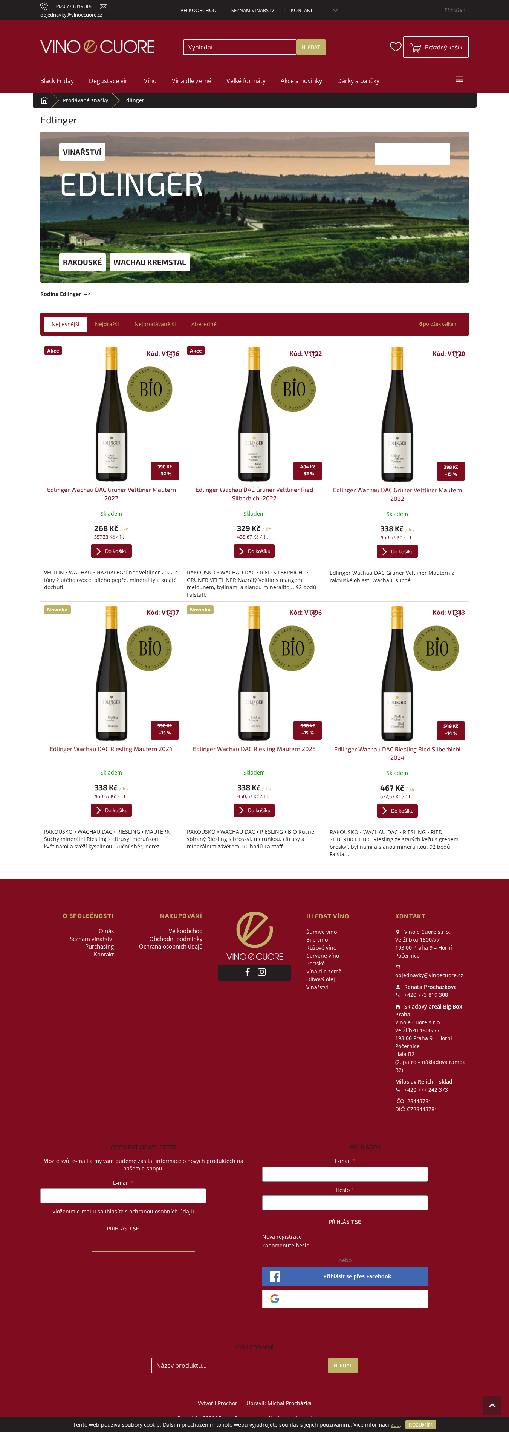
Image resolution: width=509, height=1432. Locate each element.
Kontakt (302, 10)
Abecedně (204, 324)
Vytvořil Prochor (217, 1403)
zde (395, 1424)
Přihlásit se (123, 1228)
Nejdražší (107, 324)
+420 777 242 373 (425, 1089)
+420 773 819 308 (425, 994)
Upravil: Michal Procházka (279, 1403)
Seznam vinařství (253, 10)
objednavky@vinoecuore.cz (429, 975)
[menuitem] (57, 80)
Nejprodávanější (155, 324)
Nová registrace (282, 1236)
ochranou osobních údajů (161, 1211)
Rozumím (421, 1424)
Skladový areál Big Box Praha (428, 1010)
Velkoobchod (198, 10)
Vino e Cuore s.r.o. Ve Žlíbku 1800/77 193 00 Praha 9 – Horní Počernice (423, 943)
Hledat (311, 47)
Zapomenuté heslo (285, 1245)
